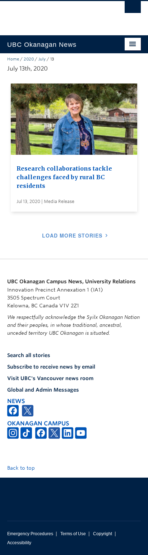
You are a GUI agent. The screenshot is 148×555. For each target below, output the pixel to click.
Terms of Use (73, 533)
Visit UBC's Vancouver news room (50, 378)
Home (13, 59)
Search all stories (28, 355)
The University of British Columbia (54, 14)
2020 (29, 59)
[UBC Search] (133, 9)
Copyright (102, 533)
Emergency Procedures (30, 533)
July (42, 59)
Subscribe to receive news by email (51, 367)
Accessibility (19, 542)
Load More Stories (72, 235)
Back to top (21, 468)
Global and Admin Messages (43, 390)
